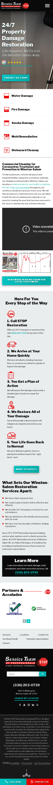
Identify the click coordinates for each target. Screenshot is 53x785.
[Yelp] (37, 705)
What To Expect (26, 469)
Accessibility (15, 763)
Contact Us (42, 782)
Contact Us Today (16, 78)
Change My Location (27, 698)
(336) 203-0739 (26, 572)
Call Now (15, 782)
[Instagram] (29, 705)
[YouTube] (24, 705)
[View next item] (28, 621)
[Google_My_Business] (16, 705)
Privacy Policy (26, 763)
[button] (47, 5)
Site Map (6, 763)
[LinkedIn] (33, 705)
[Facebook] (20, 705)
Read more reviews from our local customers (27, 281)
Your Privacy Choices (42, 763)
